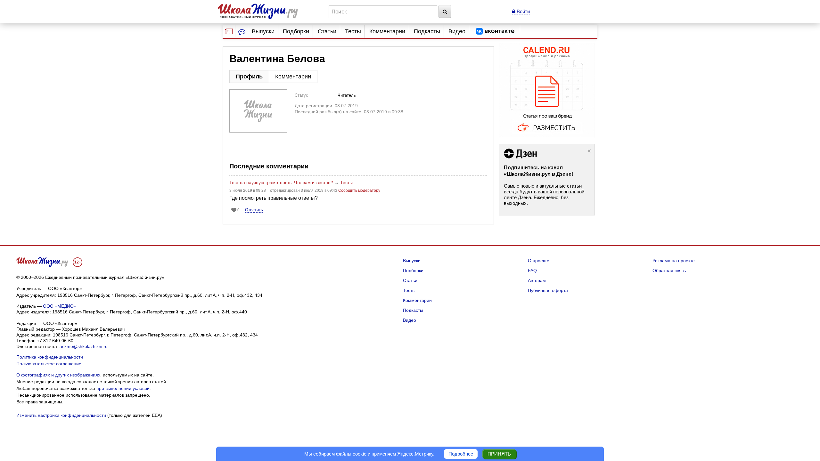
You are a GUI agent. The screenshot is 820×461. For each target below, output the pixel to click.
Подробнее (460, 454)
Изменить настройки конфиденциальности (61, 415)
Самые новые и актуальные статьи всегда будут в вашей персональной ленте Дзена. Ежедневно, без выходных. (544, 194)
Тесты (353, 31)
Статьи (327, 31)
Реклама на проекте (673, 260)
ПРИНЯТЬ (499, 454)
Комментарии (387, 31)
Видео (456, 31)
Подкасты (427, 31)
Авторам (537, 280)
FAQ (532, 270)
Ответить (254, 209)
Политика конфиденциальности (49, 357)
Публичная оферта (548, 290)
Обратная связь (669, 270)
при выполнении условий (123, 388)
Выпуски (263, 31)
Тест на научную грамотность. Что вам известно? (281, 182)
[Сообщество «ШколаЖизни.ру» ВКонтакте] (495, 31)
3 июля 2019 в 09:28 (248, 190)
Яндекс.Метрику (415, 454)
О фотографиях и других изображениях (58, 374)
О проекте (538, 260)
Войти (522, 11)
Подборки (296, 31)
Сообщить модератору (359, 190)
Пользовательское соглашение (48, 363)
